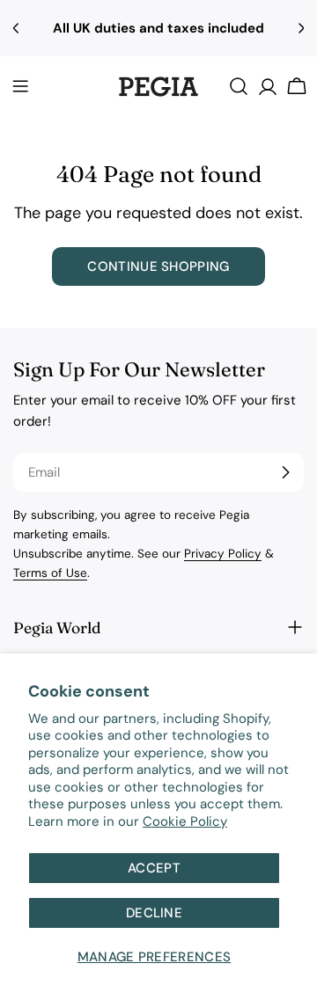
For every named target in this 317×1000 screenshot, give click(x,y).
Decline (154, 913)
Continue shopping (158, 266)
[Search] (238, 86)
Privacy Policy (223, 553)
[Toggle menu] (20, 86)
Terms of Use (50, 573)
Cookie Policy (185, 821)
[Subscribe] (285, 472)
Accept (154, 868)
